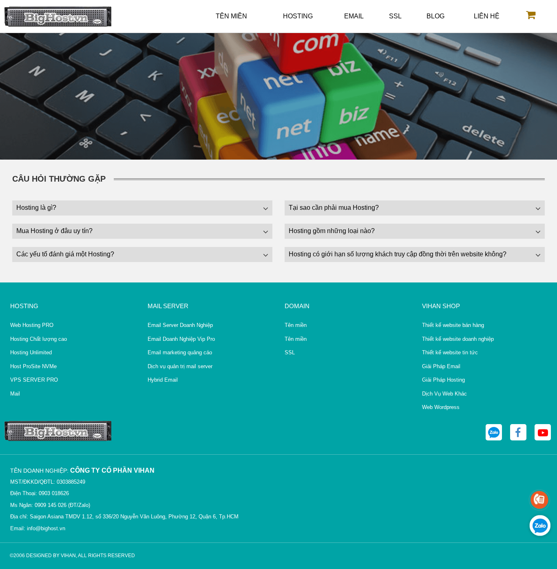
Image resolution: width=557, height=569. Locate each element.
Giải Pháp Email (441, 366)
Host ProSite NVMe (33, 366)
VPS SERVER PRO (34, 380)
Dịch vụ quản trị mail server (180, 366)
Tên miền (231, 16)
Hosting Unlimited (31, 352)
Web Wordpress (441, 407)
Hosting (298, 16)
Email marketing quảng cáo (180, 352)
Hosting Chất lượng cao (38, 339)
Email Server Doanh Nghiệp (180, 325)
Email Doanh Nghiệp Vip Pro (181, 339)
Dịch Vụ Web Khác (444, 394)
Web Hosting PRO (31, 325)
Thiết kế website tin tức (450, 352)
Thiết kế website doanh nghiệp (458, 339)
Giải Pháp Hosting (443, 380)
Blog (435, 16)
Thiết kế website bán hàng (453, 325)
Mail (15, 394)
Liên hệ (487, 16)
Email (354, 16)
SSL (395, 16)
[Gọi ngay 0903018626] (539, 500)
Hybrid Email (163, 380)
